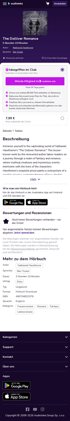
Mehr (33, 179)
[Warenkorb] (48, 4)
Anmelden (60, 3)
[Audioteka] (15, 3)
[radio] (35, 71)
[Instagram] (42, 409)
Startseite (7, 130)
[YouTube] (35, 409)
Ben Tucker (18, 52)
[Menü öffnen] (5, 4)
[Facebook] (27, 409)
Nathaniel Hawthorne (23, 47)
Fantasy (19, 130)
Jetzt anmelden (24, 233)
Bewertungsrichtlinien (23, 249)
